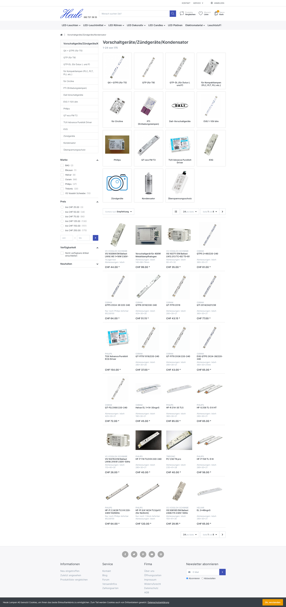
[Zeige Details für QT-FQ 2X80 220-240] (118, 389)
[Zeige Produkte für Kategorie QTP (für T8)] (148, 67)
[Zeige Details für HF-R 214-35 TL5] (179, 389)
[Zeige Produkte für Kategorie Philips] (117, 144)
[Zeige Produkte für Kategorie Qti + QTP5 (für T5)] (117, 67)
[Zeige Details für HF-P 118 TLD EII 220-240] (148, 440)
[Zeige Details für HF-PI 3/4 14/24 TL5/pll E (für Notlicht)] (148, 491)
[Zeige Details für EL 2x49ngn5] (210, 491)
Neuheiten (66, 263)
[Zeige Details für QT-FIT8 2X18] (179, 286)
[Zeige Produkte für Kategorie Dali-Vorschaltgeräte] (180, 106)
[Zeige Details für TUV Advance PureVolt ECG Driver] (118, 338)
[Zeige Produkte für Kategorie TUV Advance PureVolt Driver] (180, 144)
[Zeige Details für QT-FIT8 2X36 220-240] (179, 338)
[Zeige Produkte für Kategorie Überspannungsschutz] (180, 183)
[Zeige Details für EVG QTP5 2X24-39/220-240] (210, 338)
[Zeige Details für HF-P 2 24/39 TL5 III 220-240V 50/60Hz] (118, 491)
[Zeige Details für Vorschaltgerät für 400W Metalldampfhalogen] (148, 235)
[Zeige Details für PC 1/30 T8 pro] (179, 440)
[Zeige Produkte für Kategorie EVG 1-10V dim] (211, 106)
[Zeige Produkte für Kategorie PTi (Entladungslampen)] (148, 106)
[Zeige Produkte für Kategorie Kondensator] (148, 183)
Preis (63, 201)
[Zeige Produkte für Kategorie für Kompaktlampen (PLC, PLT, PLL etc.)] (211, 67)
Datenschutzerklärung (158, 602)
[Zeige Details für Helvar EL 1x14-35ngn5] (148, 389)
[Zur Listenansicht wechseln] (175, 211)
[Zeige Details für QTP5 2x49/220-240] (210, 235)
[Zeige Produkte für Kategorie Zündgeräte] (117, 183)
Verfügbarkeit (68, 247)
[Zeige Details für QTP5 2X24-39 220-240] (118, 286)
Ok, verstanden (272, 602)
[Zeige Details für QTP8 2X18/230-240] (148, 286)
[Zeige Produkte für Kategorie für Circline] (117, 106)
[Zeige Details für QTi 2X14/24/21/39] (210, 286)
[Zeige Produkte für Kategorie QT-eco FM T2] (148, 144)
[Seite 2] (222, 211)
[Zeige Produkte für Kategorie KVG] (211, 144)
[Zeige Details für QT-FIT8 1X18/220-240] (148, 338)
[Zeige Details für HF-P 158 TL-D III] (210, 440)
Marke (63, 159)
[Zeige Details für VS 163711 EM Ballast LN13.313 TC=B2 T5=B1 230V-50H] (179, 235)
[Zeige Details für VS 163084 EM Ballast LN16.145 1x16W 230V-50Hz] (118, 235)
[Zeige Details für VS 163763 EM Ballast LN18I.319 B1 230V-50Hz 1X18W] (118, 440)
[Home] (61, 34)
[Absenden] (222, 572)
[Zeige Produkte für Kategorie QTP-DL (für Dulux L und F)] (180, 67)
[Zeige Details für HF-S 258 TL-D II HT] (210, 389)
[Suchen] (173, 13)
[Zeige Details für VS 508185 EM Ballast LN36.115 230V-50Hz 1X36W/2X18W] (179, 491)
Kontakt (186, 3)
